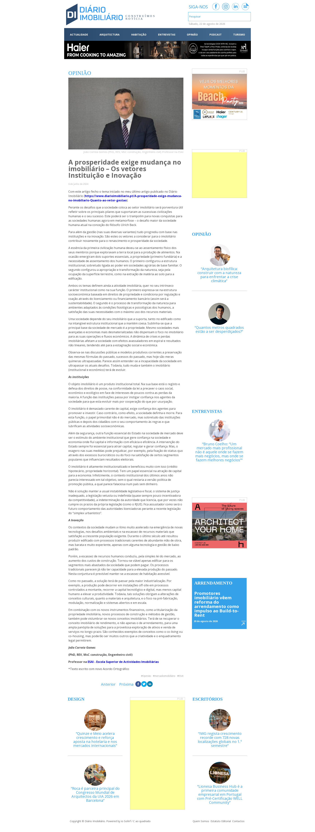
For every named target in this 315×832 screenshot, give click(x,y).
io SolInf (126, 821)
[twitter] (144, 684)
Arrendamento (213, 583)
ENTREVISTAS (166, 34)
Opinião (147, 676)
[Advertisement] (219, 175)
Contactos (238, 821)
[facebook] (138, 684)
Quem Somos (201, 821)
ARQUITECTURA (110, 34)
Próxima (126, 684)
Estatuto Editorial (221, 821)
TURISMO (239, 34)
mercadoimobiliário (164, 676)
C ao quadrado (142, 821)
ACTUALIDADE (79, 34)
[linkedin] (150, 684)
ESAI (181, 676)
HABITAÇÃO (138, 34)
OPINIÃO (192, 34)
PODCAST (215, 34)
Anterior (108, 684)
